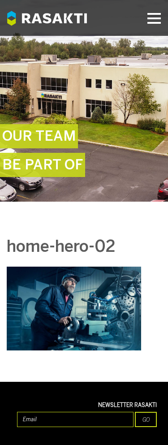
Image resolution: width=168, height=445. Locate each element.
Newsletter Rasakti (127, 405)
